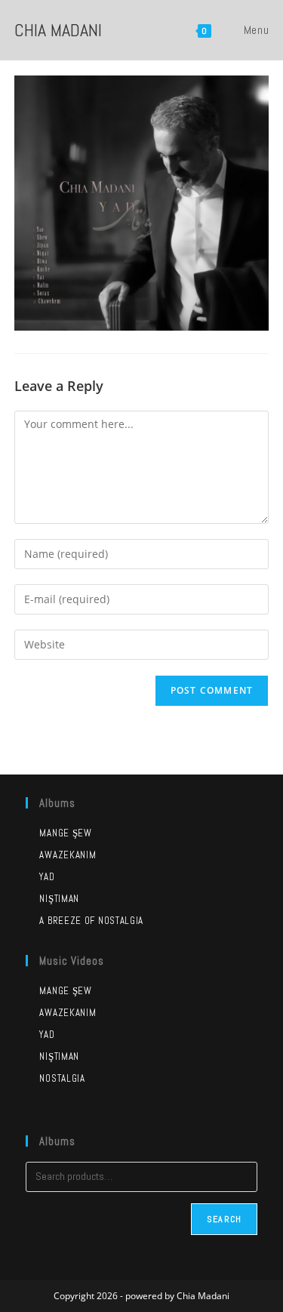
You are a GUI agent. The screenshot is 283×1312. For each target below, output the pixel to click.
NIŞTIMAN (59, 1056)
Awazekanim (67, 854)
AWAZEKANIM (67, 1012)
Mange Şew (65, 833)
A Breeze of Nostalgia (91, 920)
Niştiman (59, 898)
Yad (46, 876)
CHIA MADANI (58, 30)
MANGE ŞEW (65, 990)
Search (224, 1219)
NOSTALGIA (62, 1078)
